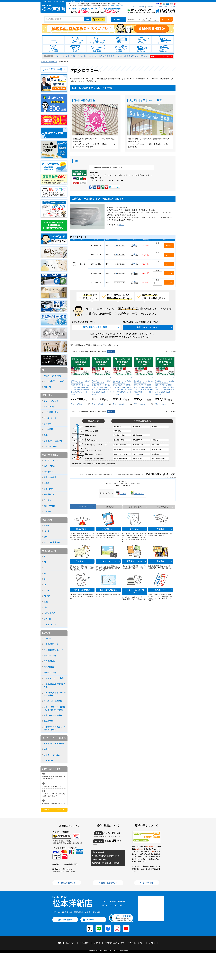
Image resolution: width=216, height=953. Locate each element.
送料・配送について (109, 883)
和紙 (108, 56)
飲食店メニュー (134, 56)
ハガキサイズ (49, 613)
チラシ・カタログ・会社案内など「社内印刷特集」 (54, 708)
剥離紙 (100, 56)
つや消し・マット (51, 460)
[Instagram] (117, 927)
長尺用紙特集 (49, 661)
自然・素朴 (48, 489)
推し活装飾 (71, 56)
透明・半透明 (49, 506)
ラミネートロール (61, 56)
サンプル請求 (147, 883)
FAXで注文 (172, 7)
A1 (45, 556)
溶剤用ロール (163, 51)
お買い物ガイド (151, 7)
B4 (45, 579)
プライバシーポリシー (136, 943)
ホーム (135, 7)
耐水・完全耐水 (50, 477)
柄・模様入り (49, 494)
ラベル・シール (162, 43)
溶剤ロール (144, 56)
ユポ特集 (47, 638)
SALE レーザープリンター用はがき (161, 56)
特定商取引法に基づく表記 (114, 943)
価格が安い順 (83, 352)
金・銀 (46, 525)
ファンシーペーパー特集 (54, 678)
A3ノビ (47, 596)
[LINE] (99, 927)
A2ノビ (47, 590)
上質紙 (46, 483)
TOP (59, 943)
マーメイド (119, 56)
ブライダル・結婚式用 (53, 441)
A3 (45, 568)
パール (46, 531)
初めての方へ (70, 943)
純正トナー (48, 749)
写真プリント (49, 407)
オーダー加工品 (53, 51)
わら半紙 (119, 51)
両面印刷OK (49, 472)
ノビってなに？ (50, 625)
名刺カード (48, 424)
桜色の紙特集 (49, 667)
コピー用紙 (48, 761)
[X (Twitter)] (90, 927)
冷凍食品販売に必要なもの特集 (54, 685)
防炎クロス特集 (50, 656)
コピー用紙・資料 (51, 412)
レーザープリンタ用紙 (97, 43)
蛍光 (45, 537)
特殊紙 (119, 43)
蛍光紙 (94, 56)
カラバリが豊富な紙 (52, 542)
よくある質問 (163, 7)
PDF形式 (123, 494)
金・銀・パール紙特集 (53, 701)
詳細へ (134, 245)
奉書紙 (126, 56)
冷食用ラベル (141, 51)
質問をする (60, 809)
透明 (104, 56)
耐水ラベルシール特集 (53, 715)
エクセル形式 (139, 494)
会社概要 (141, 7)
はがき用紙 (48, 429)
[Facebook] (108, 927)
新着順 (103, 352)
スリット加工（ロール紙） (54, 381)
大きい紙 (47, 619)
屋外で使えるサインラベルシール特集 (54, 694)
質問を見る (47, 809)
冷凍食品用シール (51, 644)
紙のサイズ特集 (50, 673)
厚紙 (45, 435)
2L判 (46, 602)
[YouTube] (126, 927)
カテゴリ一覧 (53, 42)
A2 (45, 562)
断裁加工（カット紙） (53, 376)
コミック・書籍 (50, 446)
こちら (121, 225)
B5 (45, 585)
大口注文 (97, 943)
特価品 (75, 51)
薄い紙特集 (48, 721)
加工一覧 (47, 387)
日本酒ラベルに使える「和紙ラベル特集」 (54, 728)
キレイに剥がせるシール (54, 650)
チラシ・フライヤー (52, 401)
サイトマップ (153, 943)
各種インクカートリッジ (54, 743)
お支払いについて (68, 883)
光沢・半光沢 (49, 466)
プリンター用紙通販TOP (49, 62)
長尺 (112, 56)
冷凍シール (87, 56)
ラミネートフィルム (52, 755)
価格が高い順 (95, 352)
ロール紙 (141, 43)
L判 (45, 607)
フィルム (47, 500)
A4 (45, 573)
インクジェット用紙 (75, 43)
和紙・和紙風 (97, 51)
